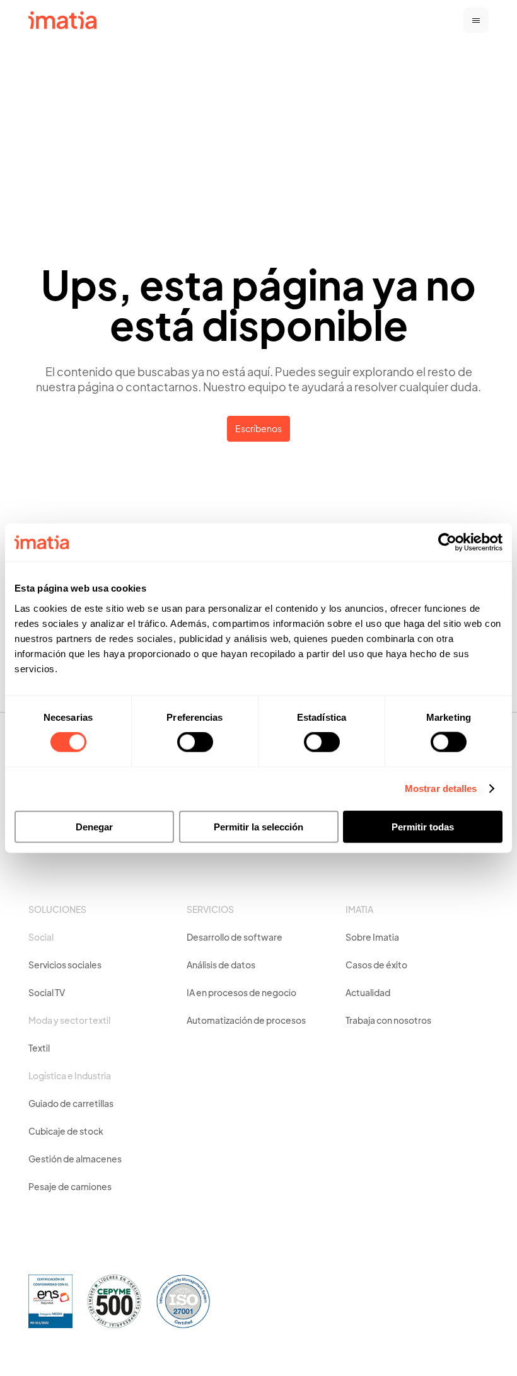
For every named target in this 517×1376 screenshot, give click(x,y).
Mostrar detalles (441, 788)
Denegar (94, 826)
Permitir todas (423, 826)
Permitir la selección (258, 826)
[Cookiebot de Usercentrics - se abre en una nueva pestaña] (447, 542)
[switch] (195, 742)
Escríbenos (258, 429)
